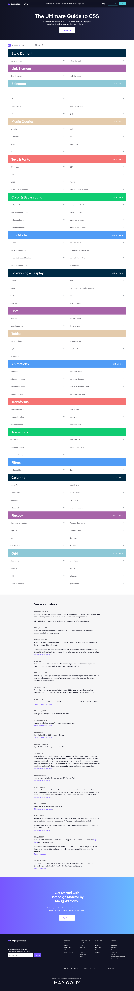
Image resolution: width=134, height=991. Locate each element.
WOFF (12, 182)
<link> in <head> (16, 76)
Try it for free (67, 30)
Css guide (14, 45)
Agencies (81, 4)
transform (73, 417)
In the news (114, 952)
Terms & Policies (85, 968)
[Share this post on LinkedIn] (36, 45)
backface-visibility (17, 409)
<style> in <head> (16, 61)
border (13, 242)
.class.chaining (16, 106)
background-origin (17, 227)
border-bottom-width (18, 265)
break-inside (15, 492)
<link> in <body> (76, 76)
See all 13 (117, 477)
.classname (74, 98)
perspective (74, 409)
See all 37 (116, 83)
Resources (64, 4)
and (71, 129)
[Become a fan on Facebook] (74, 968)
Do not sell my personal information (98, 968)
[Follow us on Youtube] (65, 968)
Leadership (113, 945)
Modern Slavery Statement (118, 956)
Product (67, 940)
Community (99, 940)
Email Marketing (85, 940)
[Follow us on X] (71, 968)
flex (11, 538)
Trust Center (114, 947)
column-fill (14, 500)
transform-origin (16, 424)
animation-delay (76, 371)
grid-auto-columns (17, 583)
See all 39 (116, 159)
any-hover (73, 152)
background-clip (76, 212)
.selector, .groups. (76, 106)
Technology (83, 954)
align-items (74, 561)
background (15, 205)
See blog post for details (43, 704)
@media (13, 129)
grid (12, 576)
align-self (13, 530)
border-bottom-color (18, 250)
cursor (12, 288)
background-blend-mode (19, 212)
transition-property (77, 447)
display (72, 568)
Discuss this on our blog (43, 768)
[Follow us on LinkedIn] (68, 968)
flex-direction (15, 545)
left (71, 295)
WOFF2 (72, 182)
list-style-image (75, 318)
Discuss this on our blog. (43, 654)
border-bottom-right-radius (20, 258)
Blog (96, 949)
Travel (81, 956)
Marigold (65, 978)
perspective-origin (17, 417)
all (11, 152)
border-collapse (16, 341)
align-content (15, 561)
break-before (74, 485)
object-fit (13, 303)
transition (14, 439)
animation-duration (77, 379)
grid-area (73, 576)
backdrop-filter (16, 470)
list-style (13, 318)
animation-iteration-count (79, 386)
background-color (17, 220)
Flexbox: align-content (18, 523)
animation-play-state (77, 394)
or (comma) (14, 136)
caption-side (15, 348)
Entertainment (83, 949)
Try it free (123, 3)
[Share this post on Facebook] (42, 45)
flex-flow (73, 545)
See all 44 (116, 235)
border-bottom (75, 242)
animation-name (16, 394)
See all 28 (116, 121)
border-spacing (75, 341)
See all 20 (116, 273)
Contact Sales (112, 3)
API (65, 949)
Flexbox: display (76, 530)
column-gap (74, 500)
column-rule (15, 508)
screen (12, 144)
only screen (74, 144)
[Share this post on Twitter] (39, 45)
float (12, 295)
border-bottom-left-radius (79, 250)
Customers (73, 4)
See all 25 (116, 197)
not (71, 136)
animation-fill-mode (17, 386)
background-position (78, 227)
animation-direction (17, 379)
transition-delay (75, 439)
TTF (71, 174)
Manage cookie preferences (118, 959)
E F (11, 114)
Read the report (40, 854)
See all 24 (117, 553)
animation (14, 371)
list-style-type (75, 326)
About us (113, 943)
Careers (113, 949)
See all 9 (117, 364)
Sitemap (113, 954)
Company (114, 940)
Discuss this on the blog (43, 830)
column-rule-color (76, 508)
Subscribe (37, 955)
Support (97, 952)
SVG (12, 174)
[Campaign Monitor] (17, 941)
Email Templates (68, 952)
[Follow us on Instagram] (78, 968)
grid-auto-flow (75, 583)
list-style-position (16, 326)
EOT (71, 167)
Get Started (98, 943)
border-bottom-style (77, 258)
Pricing (57, 4)
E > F (71, 114)
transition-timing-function (20, 455)
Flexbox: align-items (77, 523)
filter (71, 470)
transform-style (75, 424)
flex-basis (73, 538)
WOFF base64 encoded (19, 189)
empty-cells (74, 348)
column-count (75, 492)
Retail (81, 945)
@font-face (14, 167)
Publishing (82, 952)
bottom (13, 280)
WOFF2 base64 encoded (79, 189)
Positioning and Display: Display (82, 288)
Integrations (67, 947)
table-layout (14, 356)
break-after (14, 485)
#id (11, 98)
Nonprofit (82, 947)
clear (71, 280)
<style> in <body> (76, 61)
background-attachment (79, 205)
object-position (75, 303)
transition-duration (17, 447)
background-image (77, 220)
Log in (104, 4)
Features (66, 943)
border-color (74, 265)
